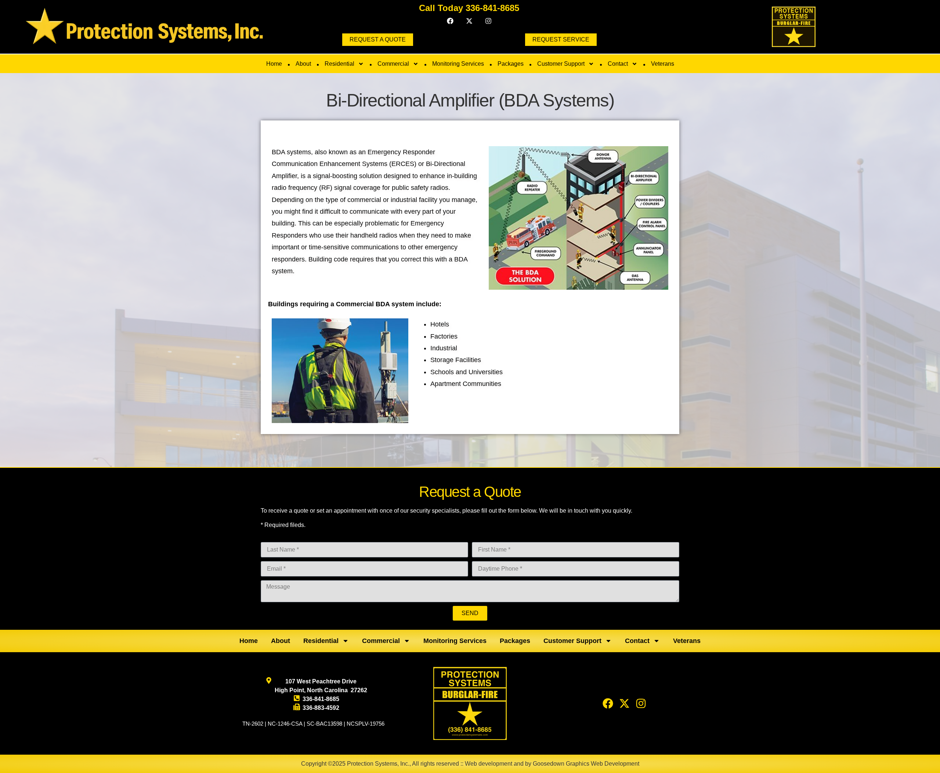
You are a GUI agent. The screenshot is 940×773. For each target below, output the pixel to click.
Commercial (393, 64)
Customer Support (561, 64)
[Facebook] (450, 21)
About (303, 64)
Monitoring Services (458, 64)
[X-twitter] (469, 21)
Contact (618, 64)
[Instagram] (488, 21)
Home (274, 64)
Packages (511, 64)
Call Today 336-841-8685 (469, 8)
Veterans (662, 64)
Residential (339, 64)
